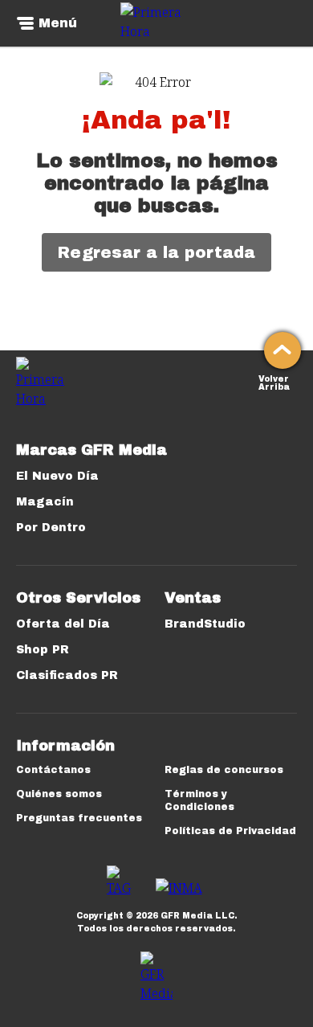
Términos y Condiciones (199, 800)
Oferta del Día (63, 624)
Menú (58, 23)
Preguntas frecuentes (79, 818)
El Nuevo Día (57, 476)
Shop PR (42, 650)
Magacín (45, 502)
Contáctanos (53, 769)
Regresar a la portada (156, 252)
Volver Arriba (274, 381)
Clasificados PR (67, 675)
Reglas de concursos (224, 769)
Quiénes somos (59, 794)
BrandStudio (205, 624)
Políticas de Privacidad (230, 831)
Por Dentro (51, 528)
